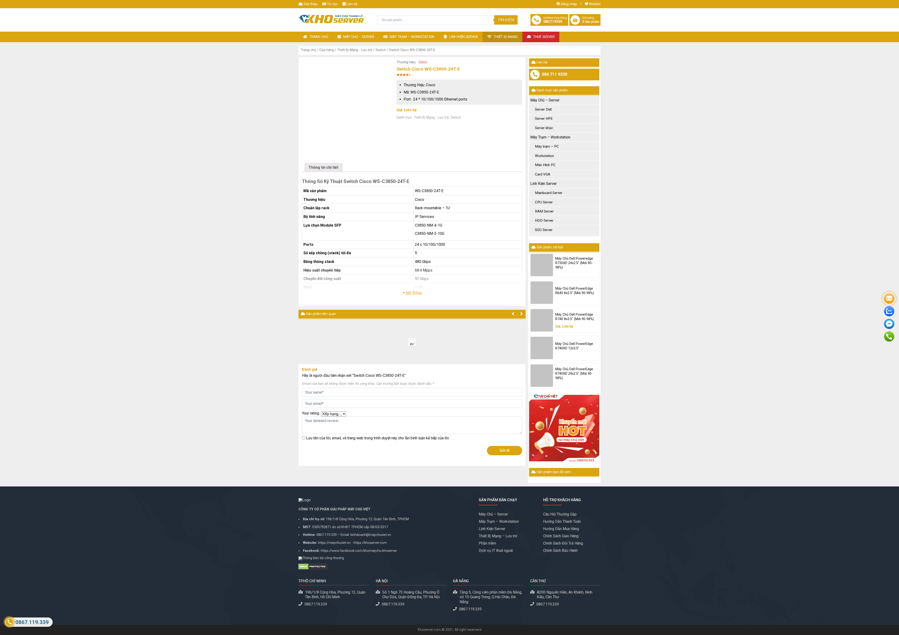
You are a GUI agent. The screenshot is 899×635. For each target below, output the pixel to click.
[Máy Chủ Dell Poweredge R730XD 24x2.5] (542, 265)
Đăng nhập (568, 4)
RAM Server (544, 211)
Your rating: (311, 413)
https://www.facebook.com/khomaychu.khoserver (359, 551)
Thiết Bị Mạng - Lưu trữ (354, 50)
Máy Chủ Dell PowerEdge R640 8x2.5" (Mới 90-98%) (574, 291)
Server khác (544, 128)
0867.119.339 (327, 535)
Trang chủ (308, 50)
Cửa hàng (326, 50)
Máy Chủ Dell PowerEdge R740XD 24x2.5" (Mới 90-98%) (574, 373)
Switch (381, 50)
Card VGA (542, 174)
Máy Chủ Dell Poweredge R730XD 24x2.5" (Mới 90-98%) (574, 263)
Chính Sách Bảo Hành (560, 550)
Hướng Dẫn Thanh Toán (562, 521)
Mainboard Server (548, 193)
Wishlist (594, 4)
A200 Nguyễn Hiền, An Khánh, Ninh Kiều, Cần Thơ (564, 594)
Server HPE (544, 118)
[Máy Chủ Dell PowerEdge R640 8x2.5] (542, 292)
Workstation (544, 156)
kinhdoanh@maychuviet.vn (370, 535)
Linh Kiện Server (463, 37)
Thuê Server (543, 37)
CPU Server (544, 202)
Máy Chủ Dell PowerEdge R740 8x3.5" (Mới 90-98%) (574, 317)
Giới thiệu (310, 4)
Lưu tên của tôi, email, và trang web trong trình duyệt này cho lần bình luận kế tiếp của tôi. (378, 438)
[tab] (323, 167)
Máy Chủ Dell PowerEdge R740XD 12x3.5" (574, 346)
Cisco (423, 62)
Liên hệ (351, 4)
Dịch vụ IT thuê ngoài (496, 550)
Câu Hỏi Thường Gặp (560, 514)
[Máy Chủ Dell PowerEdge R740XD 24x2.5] (542, 375)
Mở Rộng (413, 293)
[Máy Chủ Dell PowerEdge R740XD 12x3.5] (542, 348)
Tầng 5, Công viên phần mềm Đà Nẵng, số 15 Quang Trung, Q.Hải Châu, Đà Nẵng (491, 597)
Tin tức (332, 4)
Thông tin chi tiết (323, 167)
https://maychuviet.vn (334, 543)
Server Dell (543, 109)
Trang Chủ (318, 37)
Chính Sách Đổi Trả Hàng (563, 543)
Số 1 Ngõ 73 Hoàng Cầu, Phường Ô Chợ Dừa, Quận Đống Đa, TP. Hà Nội (411, 594)
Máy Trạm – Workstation (411, 37)
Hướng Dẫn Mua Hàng (561, 529)
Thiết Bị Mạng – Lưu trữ (498, 536)
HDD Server (544, 220)
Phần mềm (487, 543)
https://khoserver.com (370, 543)
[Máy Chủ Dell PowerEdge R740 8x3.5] (542, 320)
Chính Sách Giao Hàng (560, 536)
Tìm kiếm (506, 20)
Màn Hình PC (545, 165)
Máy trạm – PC (547, 146)
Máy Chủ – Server (358, 37)
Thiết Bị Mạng (505, 37)
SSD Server (544, 230)
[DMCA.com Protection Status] (385, 566)
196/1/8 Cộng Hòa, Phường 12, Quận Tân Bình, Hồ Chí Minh (335, 594)
